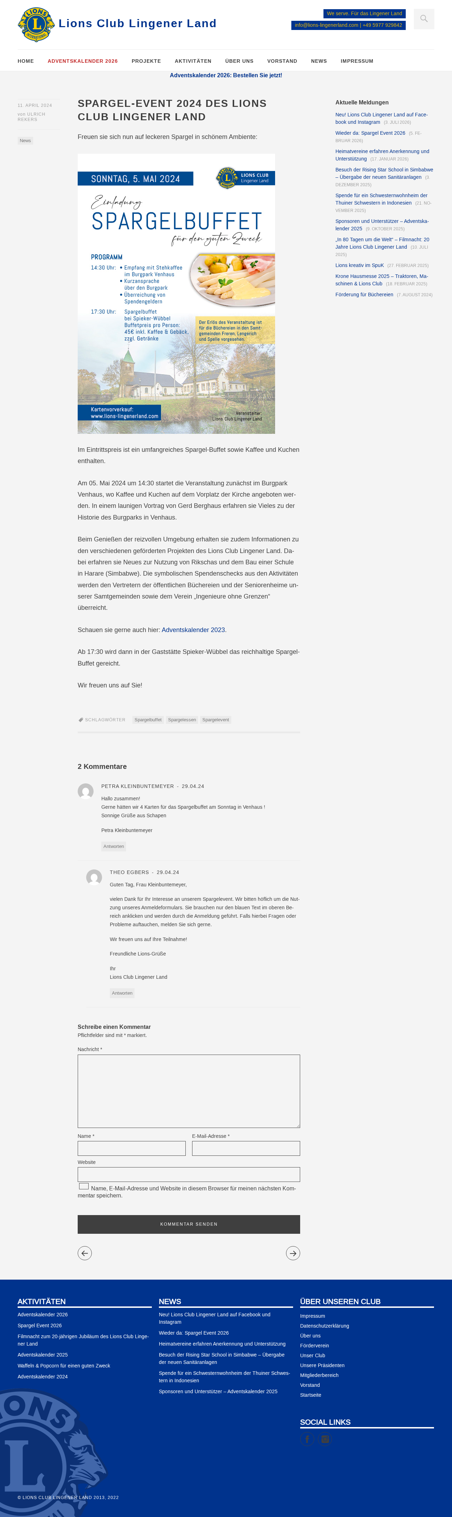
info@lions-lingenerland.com (326, 25)
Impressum (357, 61)
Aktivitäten (193, 61)
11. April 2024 (35, 105)
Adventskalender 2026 (83, 61)
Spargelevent (215, 720)
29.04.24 (192, 786)
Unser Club (312, 1356)
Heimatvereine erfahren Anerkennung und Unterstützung (222, 1344)
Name (86, 1136)
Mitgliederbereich (319, 1375)
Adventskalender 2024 (43, 1377)
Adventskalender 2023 (193, 630)
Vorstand (282, 61)
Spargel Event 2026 (40, 1326)
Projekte (146, 61)
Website (87, 1162)
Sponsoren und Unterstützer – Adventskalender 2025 (218, 1392)
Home (26, 61)
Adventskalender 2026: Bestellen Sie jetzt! (226, 75)
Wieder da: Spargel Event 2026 (370, 133)
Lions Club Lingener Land (138, 23)
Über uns (239, 61)
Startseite (310, 1395)
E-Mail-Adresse (211, 1136)
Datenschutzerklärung (324, 1326)
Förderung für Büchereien (364, 295)
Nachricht (90, 1049)
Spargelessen (182, 720)
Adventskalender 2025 (43, 1355)
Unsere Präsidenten (322, 1366)
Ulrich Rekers (32, 117)
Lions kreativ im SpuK (359, 265)
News (319, 61)
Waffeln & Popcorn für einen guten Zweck (64, 1366)
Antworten (113, 846)
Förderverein (314, 1346)
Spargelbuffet (148, 720)
